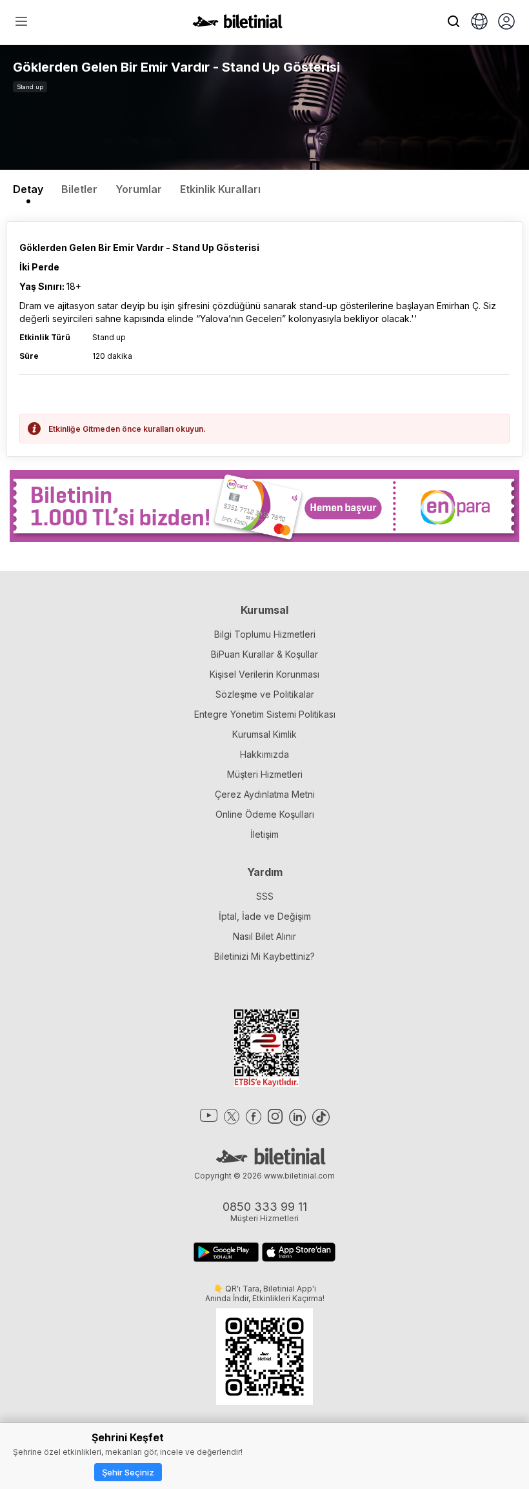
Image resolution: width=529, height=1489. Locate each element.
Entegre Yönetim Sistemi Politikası (264, 714)
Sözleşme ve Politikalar (264, 694)
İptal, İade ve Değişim (265, 916)
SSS (265, 896)
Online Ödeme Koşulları (264, 814)
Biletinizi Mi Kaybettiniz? (264, 956)
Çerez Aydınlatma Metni (265, 794)
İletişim (264, 834)
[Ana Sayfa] (237, 24)
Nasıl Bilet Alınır (264, 936)
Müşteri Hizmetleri (265, 774)
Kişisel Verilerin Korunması (264, 674)
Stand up (30, 86)
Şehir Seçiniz (128, 1472)
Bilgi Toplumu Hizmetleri (264, 634)
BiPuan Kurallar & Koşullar (264, 654)
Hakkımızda (264, 754)
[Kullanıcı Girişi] (506, 22)
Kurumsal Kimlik (264, 734)
